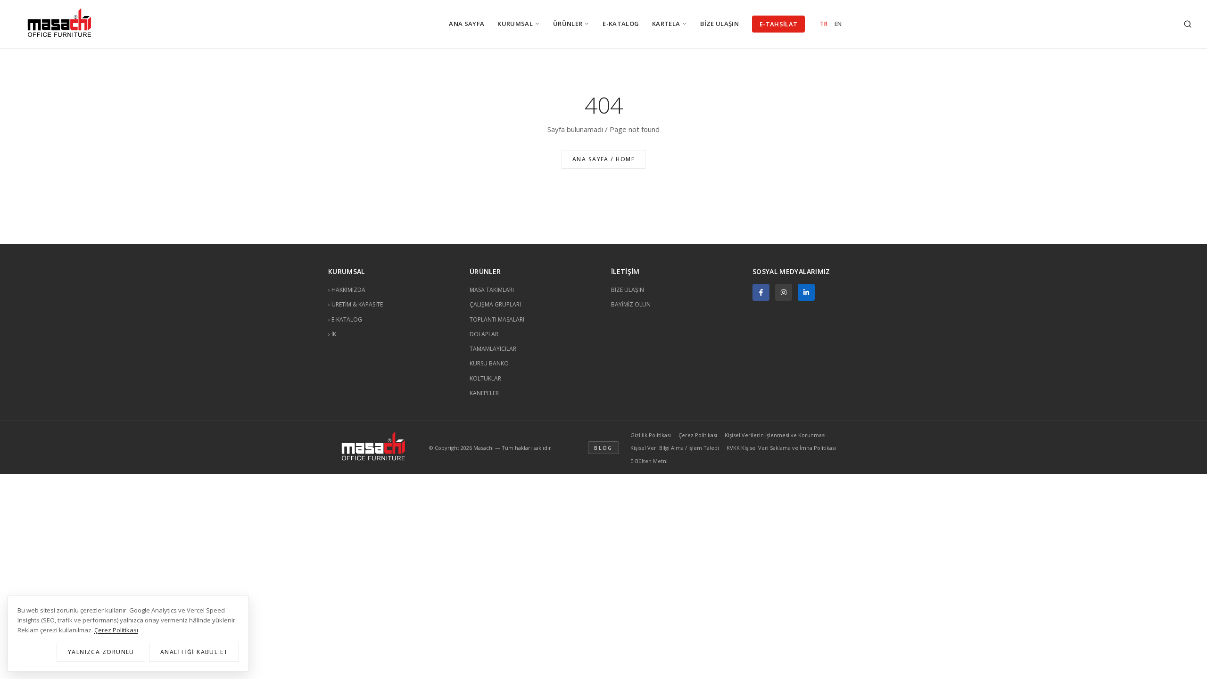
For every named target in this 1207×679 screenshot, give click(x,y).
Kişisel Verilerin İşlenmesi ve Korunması (775, 435)
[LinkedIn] (806, 292)
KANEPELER (484, 393)
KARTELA (666, 24)
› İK (332, 334)
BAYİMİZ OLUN (631, 304)
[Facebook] (760, 292)
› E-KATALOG (345, 319)
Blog (603, 447)
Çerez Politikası (697, 435)
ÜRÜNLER (567, 24)
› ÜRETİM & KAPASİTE (355, 304)
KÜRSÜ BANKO (489, 363)
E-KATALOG (621, 24)
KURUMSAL (515, 24)
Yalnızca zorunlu (101, 652)
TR (823, 24)
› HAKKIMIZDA (346, 290)
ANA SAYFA (466, 24)
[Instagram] (783, 292)
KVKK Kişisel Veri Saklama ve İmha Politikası (781, 447)
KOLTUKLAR (485, 378)
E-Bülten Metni (649, 460)
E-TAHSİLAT (778, 24)
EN (838, 24)
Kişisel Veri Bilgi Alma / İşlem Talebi (674, 447)
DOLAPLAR (484, 334)
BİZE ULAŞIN (719, 24)
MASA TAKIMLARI (492, 290)
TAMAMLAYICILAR (493, 349)
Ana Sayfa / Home (603, 159)
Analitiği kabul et (194, 652)
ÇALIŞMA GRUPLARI (495, 304)
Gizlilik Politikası (650, 435)
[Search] (1187, 24)
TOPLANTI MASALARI (497, 319)
